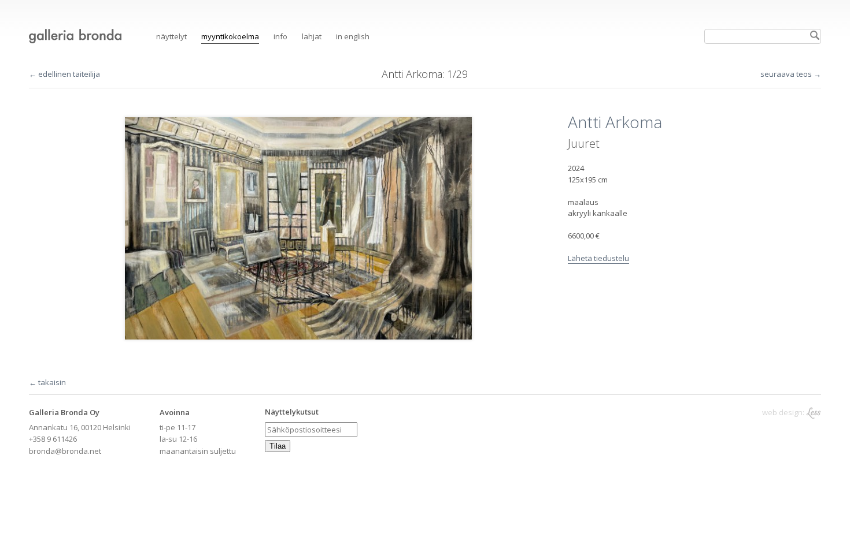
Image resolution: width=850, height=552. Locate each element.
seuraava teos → (790, 74)
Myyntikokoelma (230, 36)
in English (352, 36)
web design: (784, 412)
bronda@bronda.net (65, 451)
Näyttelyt (171, 36)
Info (280, 36)
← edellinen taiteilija (64, 74)
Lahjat (311, 36)
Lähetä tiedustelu (598, 258)
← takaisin (47, 382)
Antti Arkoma (412, 74)
